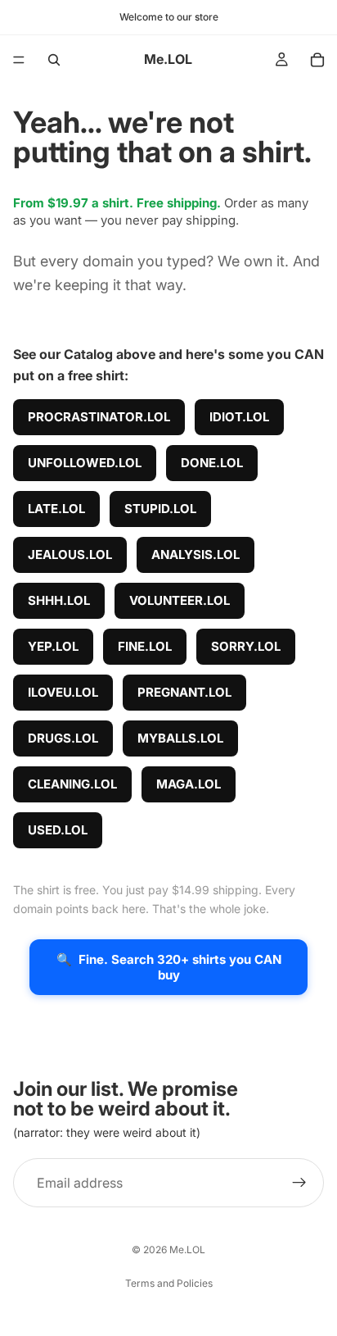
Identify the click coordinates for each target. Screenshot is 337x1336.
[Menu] (19, 60)
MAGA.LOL (188, 784)
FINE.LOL (145, 646)
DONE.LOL (212, 462)
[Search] (54, 60)
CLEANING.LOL (72, 784)
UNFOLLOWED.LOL (85, 462)
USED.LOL (58, 830)
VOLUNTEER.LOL (179, 600)
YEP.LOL (53, 646)
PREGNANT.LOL (184, 692)
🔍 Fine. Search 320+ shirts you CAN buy (168, 967)
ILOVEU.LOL (63, 692)
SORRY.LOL (246, 646)
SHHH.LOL (59, 600)
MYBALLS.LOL (180, 738)
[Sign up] (299, 1183)
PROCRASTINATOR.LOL (99, 417)
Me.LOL (187, 1249)
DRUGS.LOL (63, 738)
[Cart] (317, 60)
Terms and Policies (169, 1283)
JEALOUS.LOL (70, 554)
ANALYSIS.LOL (195, 554)
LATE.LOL (56, 508)
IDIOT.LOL (239, 417)
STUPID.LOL (160, 508)
